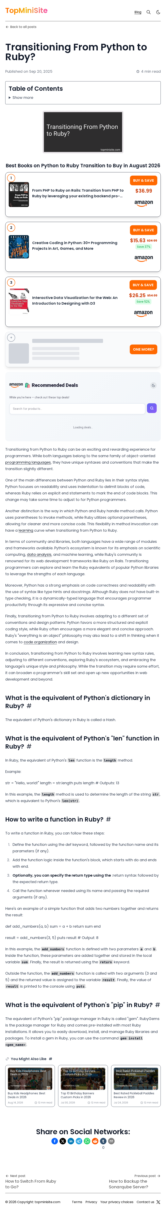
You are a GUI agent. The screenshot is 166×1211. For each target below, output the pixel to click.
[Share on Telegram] (79, 1141)
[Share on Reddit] (95, 1141)
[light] (158, 12)
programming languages (28, 462)
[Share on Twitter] (63, 1141)
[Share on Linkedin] (71, 1141)
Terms (77, 1202)
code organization (40, 641)
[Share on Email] (111, 1141)
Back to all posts (23, 27)
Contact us (145, 1202)
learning (26, 530)
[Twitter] (158, 1202)
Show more (23, 97)
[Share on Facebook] (54, 1141)
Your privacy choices (116, 1202)
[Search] (148, 12)
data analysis (39, 554)
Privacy (91, 1202)
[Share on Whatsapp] (87, 1141)
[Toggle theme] (153, 385)
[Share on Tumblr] (103, 1141)
